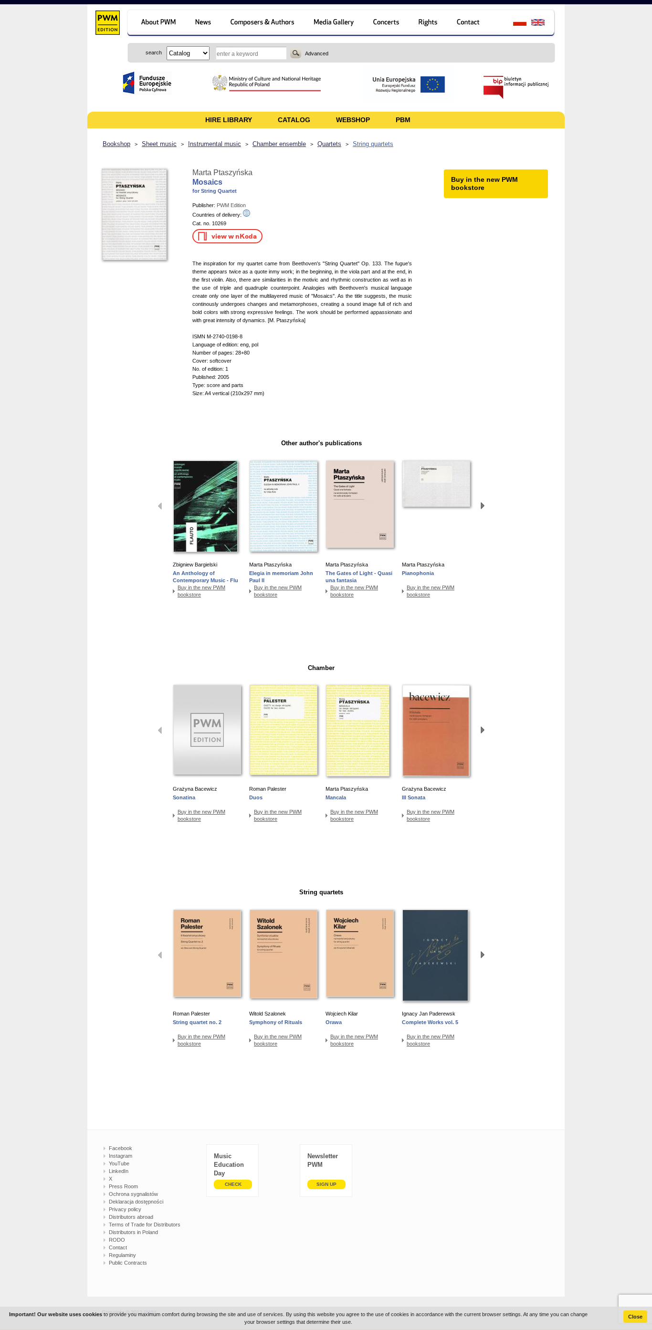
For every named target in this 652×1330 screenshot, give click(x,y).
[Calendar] (387, 23)
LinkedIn (118, 1171)
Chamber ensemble (279, 143)
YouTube (119, 1163)
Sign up (326, 1184)
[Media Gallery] (335, 23)
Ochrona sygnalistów (133, 1194)
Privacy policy (125, 1209)
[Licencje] (428, 23)
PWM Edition (231, 205)
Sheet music (159, 143)
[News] (204, 23)
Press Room (123, 1186)
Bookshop (116, 143)
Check (233, 1184)
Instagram (120, 1156)
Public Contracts (128, 1263)
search (295, 53)
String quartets (373, 143)
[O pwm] (157, 23)
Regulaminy (122, 1255)
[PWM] (107, 23)
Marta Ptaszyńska (222, 172)
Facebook (120, 1148)
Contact (118, 1247)
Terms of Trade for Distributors (144, 1224)
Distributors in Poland (133, 1232)
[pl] (514, 23)
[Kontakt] (473, 23)
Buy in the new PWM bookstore (201, 591)
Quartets (329, 143)
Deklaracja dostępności (136, 1201)
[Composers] (263, 23)
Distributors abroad (131, 1217)
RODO (117, 1240)
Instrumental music (214, 143)
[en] (543, 23)
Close (635, 1317)
